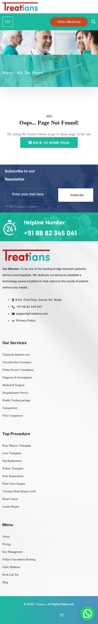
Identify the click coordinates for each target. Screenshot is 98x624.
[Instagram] (60, 615)
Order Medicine (69, 22)
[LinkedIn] (45, 615)
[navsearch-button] (92, 21)
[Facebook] (38, 615)
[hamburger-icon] (7, 22)
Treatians (40, 604)
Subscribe (77, 195)
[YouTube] (52, 615)
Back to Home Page (50, 143)
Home (7, 72)
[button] (87, 613)
